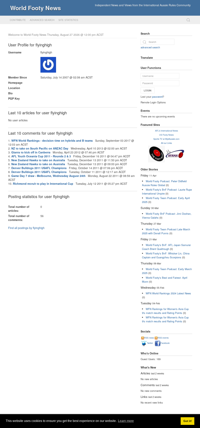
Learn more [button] (126, 421)
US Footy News (166, 134)
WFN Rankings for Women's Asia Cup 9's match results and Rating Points (165, 311)
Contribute (18, 20)
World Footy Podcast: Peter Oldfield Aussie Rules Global (164, 183)
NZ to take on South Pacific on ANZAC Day (39, 148)
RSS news (149, 337)
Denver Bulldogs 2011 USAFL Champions (39, 168)
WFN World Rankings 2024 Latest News (168, 293)
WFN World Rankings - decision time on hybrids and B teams (52, 140)
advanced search (150, 47)
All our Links (166, 142)
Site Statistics (68, 20)
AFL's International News (166, 130)
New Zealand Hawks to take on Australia (38, 160)
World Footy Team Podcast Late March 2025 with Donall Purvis (166, 231)
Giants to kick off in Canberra (30, 152)
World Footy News (35, 8)
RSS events (163, 337)
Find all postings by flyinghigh (26, 228)
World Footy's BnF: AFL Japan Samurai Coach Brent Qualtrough (166, 247)
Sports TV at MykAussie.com (166, 138)
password (157, 96)
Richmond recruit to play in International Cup (43, 184)
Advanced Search (42, 20)
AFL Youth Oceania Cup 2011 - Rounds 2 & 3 (41, 156)
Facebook (165, 342)
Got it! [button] (187, 421)
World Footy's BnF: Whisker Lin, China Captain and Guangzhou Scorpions (165, 255)
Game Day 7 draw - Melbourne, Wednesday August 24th (48, 176)
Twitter (150, 342)
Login (147, 90)
